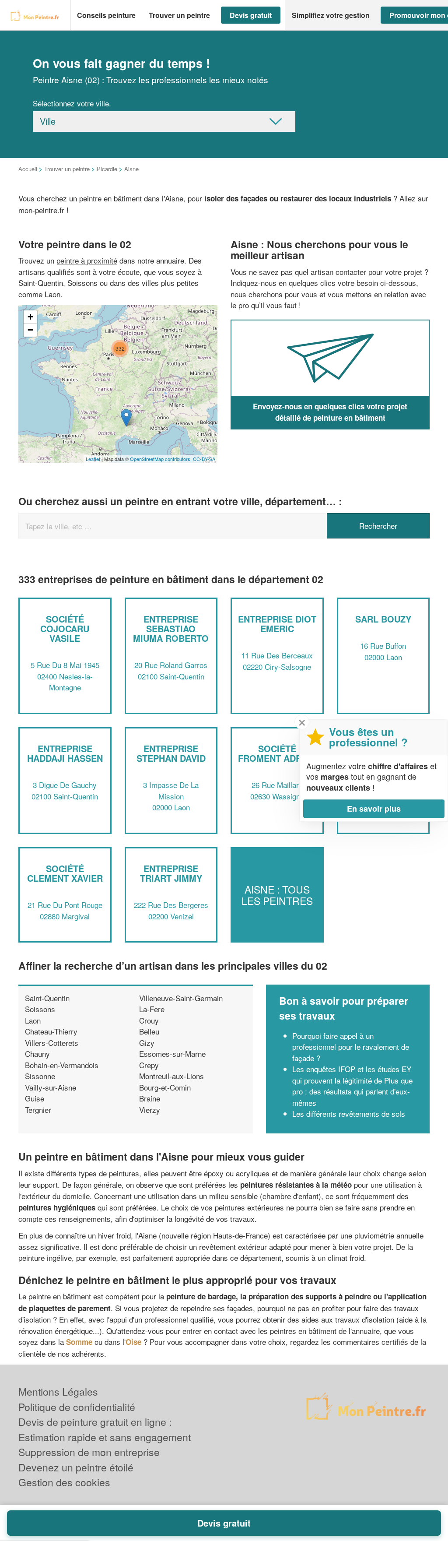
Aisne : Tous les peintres (277, 895)
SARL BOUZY (383, 618)
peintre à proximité (86, 260)
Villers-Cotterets (51, 1042)
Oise (133, 1342)
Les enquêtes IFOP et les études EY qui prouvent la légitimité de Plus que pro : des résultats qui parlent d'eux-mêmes (352, 1085)
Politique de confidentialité (76, 1407)
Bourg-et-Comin (165, 1087)
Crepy (149, 1064)
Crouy (149, 1020)
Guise (34, 1098)
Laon (33, 1020)
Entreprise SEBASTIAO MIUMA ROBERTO (171, 628)
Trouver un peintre (67, 169)
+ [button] (30, 316)
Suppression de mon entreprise (89, 1452)
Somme (79, 1342)
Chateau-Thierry (51, 1031)
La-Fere (151, 1008)
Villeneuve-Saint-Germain (181, 997)
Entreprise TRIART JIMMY (171, 873)
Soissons (40, 1008)
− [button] (30, 329)
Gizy (146, 1042)
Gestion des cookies (64, 1482)
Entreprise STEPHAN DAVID (171, 753)
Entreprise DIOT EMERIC (277, 623)
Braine (149, 1098)
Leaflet (93, 458)
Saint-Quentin (47, 997)
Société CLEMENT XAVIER (65, 873)
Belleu (149, 1031)
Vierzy (149, 1109)
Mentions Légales (58, 1391)
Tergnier (38, 1109)
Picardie (107, 169)
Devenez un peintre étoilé (75, 1467)
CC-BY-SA (204, 458)
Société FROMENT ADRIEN (277, 753)
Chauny (37, 1053)
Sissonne (40, 1075)
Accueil (27, 169)
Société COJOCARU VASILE (64, 628)
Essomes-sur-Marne (172, 1053)
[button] (106, 15)
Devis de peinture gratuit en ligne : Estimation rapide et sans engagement (104, 1429)
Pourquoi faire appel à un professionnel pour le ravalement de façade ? (350, 1046)
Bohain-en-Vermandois (61, 1064)
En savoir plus (374, 808)
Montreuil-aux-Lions (171, 1075)
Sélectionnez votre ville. (72, 103)
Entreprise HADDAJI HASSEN (65, 753)
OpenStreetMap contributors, (161, 458)
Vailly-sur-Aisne (50, 1087)
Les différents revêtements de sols (348, 1113)
